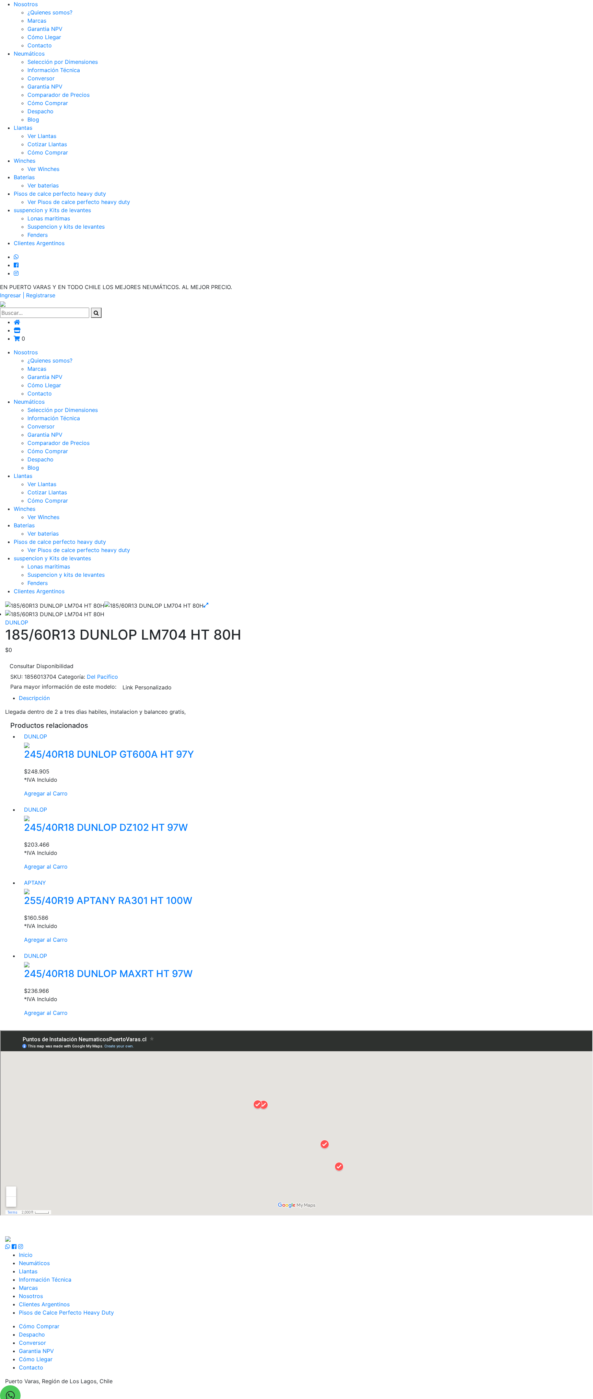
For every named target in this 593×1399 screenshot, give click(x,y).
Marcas (36, 20)
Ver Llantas (41, 136)
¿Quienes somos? (49, 12)
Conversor (41, 78)
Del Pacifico (102, 676)
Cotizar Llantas (47, 144)
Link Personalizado (147, 687)
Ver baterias (43, 185)
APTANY (35, 882)
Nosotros (26, 4)
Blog (33, 119)
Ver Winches (43, 168)
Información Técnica (53, 70)
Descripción (34, 698)
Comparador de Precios (58, 94)
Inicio (26, 1254)
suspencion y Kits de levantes (52, 210)
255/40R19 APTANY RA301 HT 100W (108, 900)
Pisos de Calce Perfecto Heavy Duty (66, 1312)
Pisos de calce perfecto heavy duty (60, 193)
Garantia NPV (44, 28)
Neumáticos (29, 53)
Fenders (37, 234)
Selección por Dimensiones (62, 61)
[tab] (303, 698)
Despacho (40, 111)
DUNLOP (16, 622)
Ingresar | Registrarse (27, 295)
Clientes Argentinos (39, 243)
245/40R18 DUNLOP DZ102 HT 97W (106, 827)
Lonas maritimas (48, 218)
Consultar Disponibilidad (41, 666)
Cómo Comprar (47, 103)
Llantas (23, 127)
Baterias (24, 177)
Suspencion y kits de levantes (66, 226)
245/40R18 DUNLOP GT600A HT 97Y (109, 754)
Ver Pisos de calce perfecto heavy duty (78, 201)
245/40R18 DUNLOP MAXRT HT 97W (108, 973)
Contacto (39, 45)
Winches (24, 160)
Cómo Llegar (44, 37)
